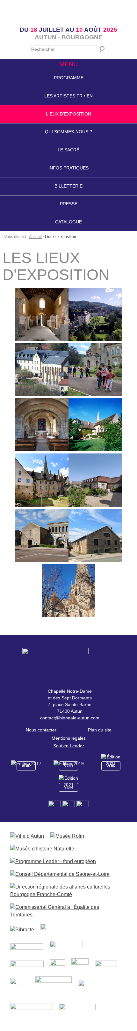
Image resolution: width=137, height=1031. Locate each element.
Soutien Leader (68, 745)
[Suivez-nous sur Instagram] (69, 806)
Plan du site (100, 729)
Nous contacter (41, 729)
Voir (26, 766)
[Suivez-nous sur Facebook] (55, 806)
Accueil (35, 237)
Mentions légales (69, 738)
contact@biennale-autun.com (69, 717)
